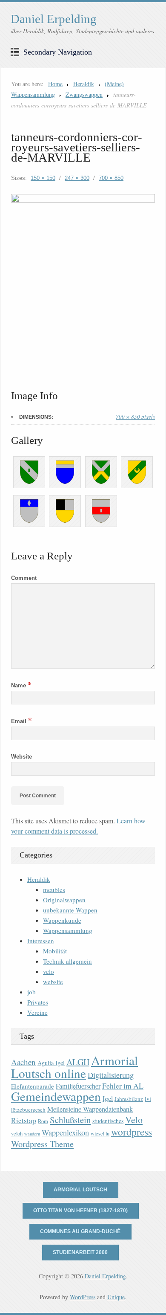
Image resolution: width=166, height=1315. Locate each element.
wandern (32, 1134)
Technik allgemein (67, 961)
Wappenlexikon (65, 1132)
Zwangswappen (84, 94)
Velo (134, 1119)
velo (48, 971)
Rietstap (23, 1120)
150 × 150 (43, 178)
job (31, 992)
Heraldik (83, 84)
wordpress (131, 1131)
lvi (148, 1099)
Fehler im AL (122, 1085)
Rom (43, 1121)
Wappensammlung (67, 930)
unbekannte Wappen (70, 910)
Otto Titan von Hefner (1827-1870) (80, 1211)
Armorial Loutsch (80, 1190)
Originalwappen (64, 899)
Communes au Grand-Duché (80, 1231)
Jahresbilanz (128, 1099)
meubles (54, 889)
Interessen (40, 940)
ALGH (77, 1062)
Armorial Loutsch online (74, 1066)
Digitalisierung (111, 1075)
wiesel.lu (100, 1133)
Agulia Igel (51, 1063)
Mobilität (55, 951)
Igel (108, 1098)
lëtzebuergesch (28, 1109)
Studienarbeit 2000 (80, 1252)
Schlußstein (70, 1120)
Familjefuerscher (78, 1086)
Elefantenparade (32, 1086)
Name (21, 685)
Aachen (23, 1062)
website (53, 981)
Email (21, 721)
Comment (24, 578)
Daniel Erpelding (54, 19)
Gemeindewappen (56, 1096)
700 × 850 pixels (135, 416)
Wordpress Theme (42, 1144)
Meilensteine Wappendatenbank (90, 1109)
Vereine (37, 1012)
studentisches (107, 1121)
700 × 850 (111, 178)
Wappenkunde (62, 920)
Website (21, 756)
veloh (17, 1133)
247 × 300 (77, 178)
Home (55, 84)
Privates (37, 1002)
